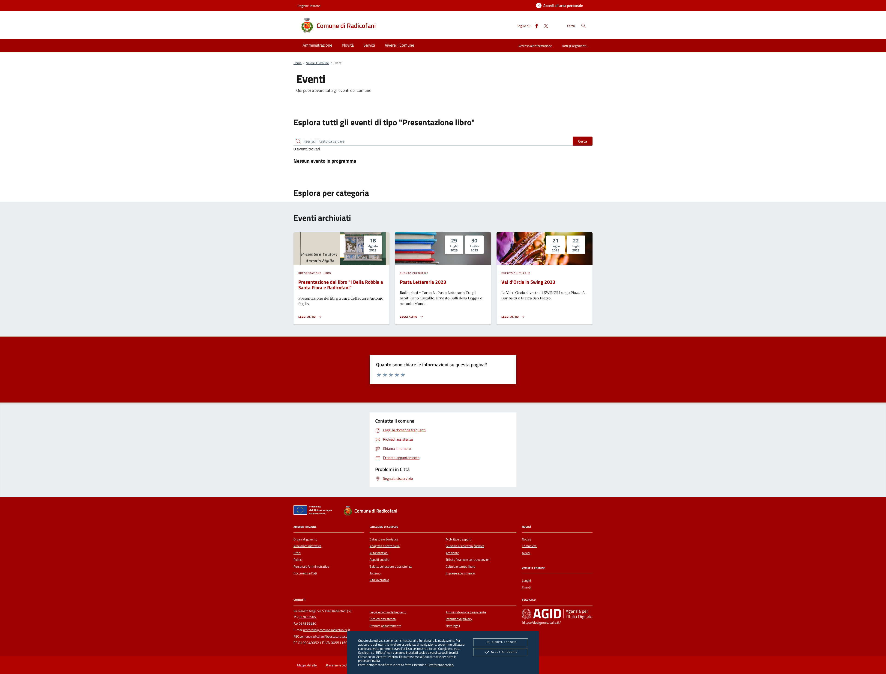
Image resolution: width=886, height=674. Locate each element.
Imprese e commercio (460, 573)
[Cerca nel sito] (583, 26)
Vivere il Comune (317, 63)
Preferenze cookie (441, 664)
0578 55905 (307, 616)
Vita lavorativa (379, 579)
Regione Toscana (309, 5)
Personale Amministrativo (311, 566)
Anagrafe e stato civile (385, 546)
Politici (297, 559)
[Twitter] (544, 25)
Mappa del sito (307, 665)
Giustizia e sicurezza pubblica (465, 546)
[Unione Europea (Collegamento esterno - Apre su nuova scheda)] (314, 510)
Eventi (526, 587)
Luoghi (526, 580)
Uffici (297, 552)
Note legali (453, 625)
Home (297, 63)
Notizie (526, 539)
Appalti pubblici (379, 559)
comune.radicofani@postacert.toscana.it (327, 636)
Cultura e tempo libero (460, 566)
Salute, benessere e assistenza (391, 566)
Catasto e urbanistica (384, 539)
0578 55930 (307, 623)
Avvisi (526, 552)
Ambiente (452, 552)
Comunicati (529, 546)
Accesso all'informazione (535, 45)
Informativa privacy (459, 618)
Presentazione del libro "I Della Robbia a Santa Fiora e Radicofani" (340, 284)
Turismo (375, 573)
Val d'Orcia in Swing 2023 (528, 282)
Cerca (582, 141)
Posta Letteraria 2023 (423, 282)
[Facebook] (534, 25)
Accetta (504, 652)
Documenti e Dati (305, 573)
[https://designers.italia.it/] (557, 613)
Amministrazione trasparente (466, 612)
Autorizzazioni (379, 552)
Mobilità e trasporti (458, 539)
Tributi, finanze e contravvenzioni (468, 559)
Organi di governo (305, 539)
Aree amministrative (307, 546)
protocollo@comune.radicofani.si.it (326, 629)
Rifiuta (504, 642)
